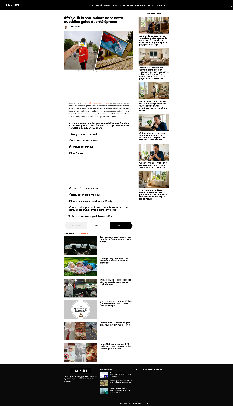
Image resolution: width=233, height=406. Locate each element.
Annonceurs (140, 402)
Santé (122, 5)
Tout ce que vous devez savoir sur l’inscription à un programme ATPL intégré (115, 239)
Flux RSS (146, 403)
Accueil (91, 5)
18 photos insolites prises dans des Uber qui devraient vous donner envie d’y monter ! (115, 282)
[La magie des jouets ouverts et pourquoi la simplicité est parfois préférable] (80, 266)
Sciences (107, 5)
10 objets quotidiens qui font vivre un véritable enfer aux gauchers (120, 381)
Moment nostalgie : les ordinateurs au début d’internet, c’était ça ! (120, 374)
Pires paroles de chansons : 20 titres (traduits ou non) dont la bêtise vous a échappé (116, 303)
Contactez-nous (151, 402)
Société (99, 5)
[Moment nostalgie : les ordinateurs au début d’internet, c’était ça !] (104, 375)
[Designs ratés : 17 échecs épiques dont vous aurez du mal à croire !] (80, 331)
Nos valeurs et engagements (126, 402)
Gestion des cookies (124, 403)
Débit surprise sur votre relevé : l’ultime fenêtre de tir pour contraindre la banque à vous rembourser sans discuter (152, 136)
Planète (115, 5)
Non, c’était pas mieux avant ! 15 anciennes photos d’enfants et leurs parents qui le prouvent (116, 346)
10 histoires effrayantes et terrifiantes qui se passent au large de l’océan (119, 390)
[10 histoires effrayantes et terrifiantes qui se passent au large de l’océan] (104, 391)
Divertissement (140, 5)
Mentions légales (137, 403)
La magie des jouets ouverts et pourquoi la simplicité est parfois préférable (114, 260)
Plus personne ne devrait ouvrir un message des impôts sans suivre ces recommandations (153, 165)
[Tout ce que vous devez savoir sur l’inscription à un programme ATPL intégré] (80, 245)
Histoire (130, 5)
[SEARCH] (230, 5)
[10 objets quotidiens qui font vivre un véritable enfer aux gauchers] (104, 383)
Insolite (151, 5)
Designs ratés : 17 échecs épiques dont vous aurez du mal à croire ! (115, 323)
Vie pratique (160, 5)
